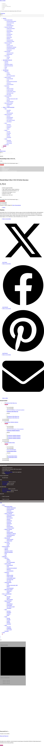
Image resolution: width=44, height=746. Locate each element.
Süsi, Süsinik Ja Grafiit (11, 606)
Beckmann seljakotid (6, 546)
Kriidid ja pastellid (10, 576)
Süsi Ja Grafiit (9, 629)
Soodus (3, 632)
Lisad (5, 555)
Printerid (8, 530)
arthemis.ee (7, 473)
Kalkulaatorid (9, 536)
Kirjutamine (9, 522)
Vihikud (8, 559)
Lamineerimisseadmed (11, 535)
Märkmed (8, 525)
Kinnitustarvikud (10, 526)
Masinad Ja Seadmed (8, 529)
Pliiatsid (8, 586)
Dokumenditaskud (10, 512)
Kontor (13, 205)
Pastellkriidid (9, 628)
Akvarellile (8, 596)
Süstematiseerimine (10, 509)
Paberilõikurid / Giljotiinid (11, 533)
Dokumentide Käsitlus (12, 449)
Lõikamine (8, 519)
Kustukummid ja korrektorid (12, 568)
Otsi (0, 14)
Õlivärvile (8, 622)
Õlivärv (8, 615)
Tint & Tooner (7, 542)
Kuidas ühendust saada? (6, 490)
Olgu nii (1, 745)
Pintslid (6, 616)
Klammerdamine (18, 205)
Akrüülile (8, 618)
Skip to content (2, 0)
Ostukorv (4, 3)
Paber (6, 595)
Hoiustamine (9, 510)
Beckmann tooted (5, 481)
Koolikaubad (4, 484)
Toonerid (8, 543)
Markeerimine (9, 523)
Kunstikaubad (4, 483)
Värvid (8, 573)
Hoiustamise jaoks (10, 579)
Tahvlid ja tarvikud (10, 539)
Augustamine (9, 516)
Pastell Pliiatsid (9, 605)
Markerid (8, 602)
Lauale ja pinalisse (8, 563)
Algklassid (6, 549)
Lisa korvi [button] (6, 404)
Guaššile (8, 621)
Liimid (8, 566)
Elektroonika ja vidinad (8, 589)
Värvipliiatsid (9, 608)
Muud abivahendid (10, 588)
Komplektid (7, 631)
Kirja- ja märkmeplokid (11, 562)
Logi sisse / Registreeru (6, 6)
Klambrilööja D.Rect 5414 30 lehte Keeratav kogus (9, 163)
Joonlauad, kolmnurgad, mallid (12, 585)
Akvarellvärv (9, 612)
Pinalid (6, 553)
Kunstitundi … (7, 572)
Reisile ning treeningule (9, 552)
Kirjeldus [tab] (3, 207)
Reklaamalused (9, 540)
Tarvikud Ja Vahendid (8, 513)
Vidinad (8, 592)
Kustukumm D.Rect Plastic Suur (12, 411)
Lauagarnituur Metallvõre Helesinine (13, 430)
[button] (3, 202)
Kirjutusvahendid (10, 565)
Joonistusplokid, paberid (11, 578)
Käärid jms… (9, 569)
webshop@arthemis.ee (8, 472)
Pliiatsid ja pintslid (10, 575)
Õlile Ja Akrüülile (10, 599)
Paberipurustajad (10, 532)
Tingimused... (4, 491)
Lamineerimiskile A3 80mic (11, 451)
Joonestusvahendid (8, 582)
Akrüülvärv (9, 611)
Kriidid (6, 625)
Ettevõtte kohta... (5, 488)
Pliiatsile (8, 598)
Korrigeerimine (9, 520)
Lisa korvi (2, 164)
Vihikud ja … (7, 558)
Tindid (8, 545)
